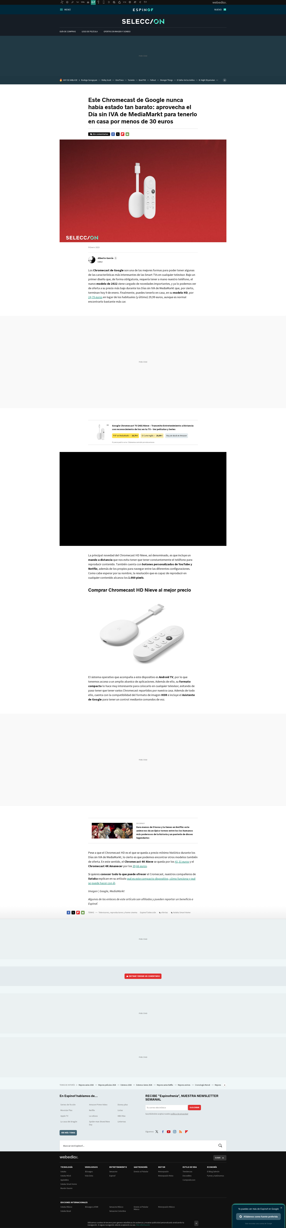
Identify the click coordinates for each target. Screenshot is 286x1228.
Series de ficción (68, 1104)
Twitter (118, 134)
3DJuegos (89, 1171)
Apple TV (64, 1116)
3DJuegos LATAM (91, 1207)
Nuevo (218, 9)
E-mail (127, 134)
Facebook (113, 134)
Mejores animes (184, 1085)
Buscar (220, 1145)
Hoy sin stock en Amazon (176, 435)
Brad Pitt (142, 80)
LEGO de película (90, 31)
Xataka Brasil (65, 1211)
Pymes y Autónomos (215, 1175)
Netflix (92, 1110)
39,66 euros (140, 866)
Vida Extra (89, 1175)
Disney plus (123, 1104)
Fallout (153, 80)
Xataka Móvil (65, 1175)
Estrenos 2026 (126, 1085)
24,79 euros (95, 297)
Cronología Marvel (202, 1085)
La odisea (93, 1116)
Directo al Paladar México (141, 1208)
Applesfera (64, 1180)
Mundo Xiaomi (66, 1188)
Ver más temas (68, 1132)
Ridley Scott (106, 80)
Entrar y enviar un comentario (144, 976)
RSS (180, 1131)
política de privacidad (179, 1114)
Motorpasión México (166, 1207)
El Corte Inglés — (152, 435)
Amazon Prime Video (98, 1104)
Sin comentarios (100, 134)
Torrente (131, 80)
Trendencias (187, 1171)
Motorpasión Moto (165, 1175)
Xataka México (66, 1207)
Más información (143, 1225)
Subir (217, 1157)
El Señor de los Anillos (186, 80)
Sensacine (113, 1171)
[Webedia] (69, 1157)
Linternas (122, 1121)
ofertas (164, 912)
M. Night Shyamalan (207, 80)
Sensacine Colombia (117, 1211)
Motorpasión (163, 1171)
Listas (120, 1110)
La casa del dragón (68, 1121)
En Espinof (140, 823)
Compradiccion (189, 1180)
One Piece (119, 80)
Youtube (168, 1131)
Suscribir (194, 1107)
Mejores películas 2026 (107, 1085)
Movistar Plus (66, 1110)
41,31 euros (182, 861)
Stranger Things (166, 80)
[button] (107, 258)
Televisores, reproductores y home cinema (118, 912)
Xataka (63, 1171)
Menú (67, 9)
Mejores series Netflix (165, 1085)
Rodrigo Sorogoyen (89, 80)
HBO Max (121, 1116)
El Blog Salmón (213, 1171)
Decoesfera (187, 1175)
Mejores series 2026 (86, 1085)
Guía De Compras (68, 31)
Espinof (143, 10)
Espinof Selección (143, 21)
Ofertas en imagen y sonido (117, 31)
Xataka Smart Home (182, 912)
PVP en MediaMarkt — (125, 435)
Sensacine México (116, 1207)
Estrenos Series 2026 (144, 1085)
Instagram (174, 1131)
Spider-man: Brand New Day (99, 1123)
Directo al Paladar (141, 1171)
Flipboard (122, 134)
